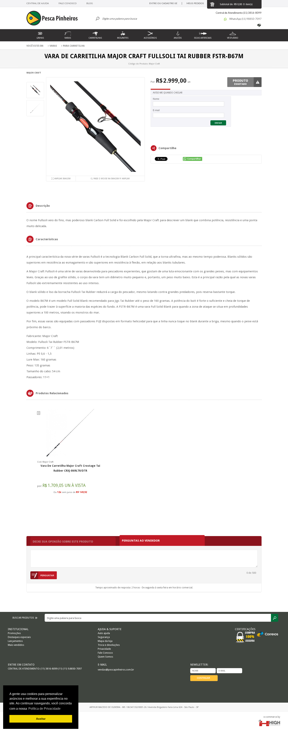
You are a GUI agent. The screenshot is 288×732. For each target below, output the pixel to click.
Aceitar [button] (40, 718)
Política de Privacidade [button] (44, 708)
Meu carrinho (212, 4)
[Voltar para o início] (53, 18)
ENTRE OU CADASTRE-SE (163, 3)
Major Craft (33, 73)
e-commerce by (272, 717)
